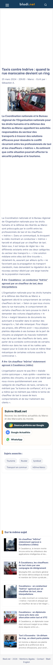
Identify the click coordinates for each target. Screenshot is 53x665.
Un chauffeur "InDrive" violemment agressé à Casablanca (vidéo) (30, 542)
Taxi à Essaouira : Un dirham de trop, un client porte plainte (34, 636)
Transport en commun (17, 467)
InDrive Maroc (39, 467)
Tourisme (11, 461)
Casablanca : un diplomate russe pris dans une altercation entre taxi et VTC (33, 615)
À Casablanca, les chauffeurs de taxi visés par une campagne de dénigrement (33, 565)
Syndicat (37, 461)
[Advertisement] (26, 38)
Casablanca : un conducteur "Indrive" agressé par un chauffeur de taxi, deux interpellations (25, 283)
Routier (24, 461)
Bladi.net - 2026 (10, 659)
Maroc (31, 79)
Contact (40, 659)
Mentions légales (27, 659)
